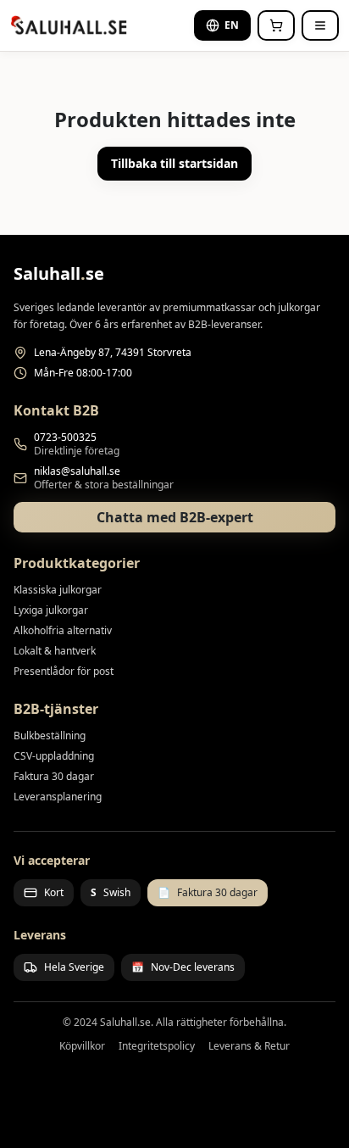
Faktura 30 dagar (54, 776)
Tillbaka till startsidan (174, 163)
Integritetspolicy (157, 1046)
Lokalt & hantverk (55, 651)
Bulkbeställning (50, 735)
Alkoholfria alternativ (63, 630)
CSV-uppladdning (54, 756)
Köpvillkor (82, 1046)
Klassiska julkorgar (58, 589)
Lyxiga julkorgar (51, 610)
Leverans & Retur (249, 1046)
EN (231, 25)
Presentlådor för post (64, 671)
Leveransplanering (58, 796)
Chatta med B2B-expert (175, 517)
